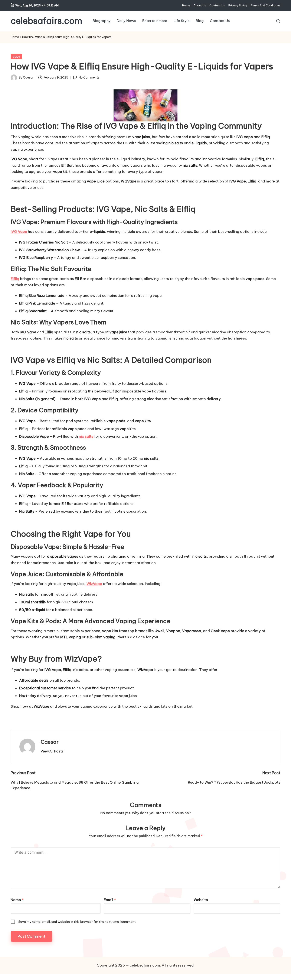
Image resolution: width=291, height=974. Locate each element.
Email (110, 899)
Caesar (50, 742)
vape (16, 56)
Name (17, 899)
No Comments (89, 77)
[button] (52, 751)
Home (15, 37)
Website (201, 899)
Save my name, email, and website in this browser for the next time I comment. (77, 922)
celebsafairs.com (46, 21)
